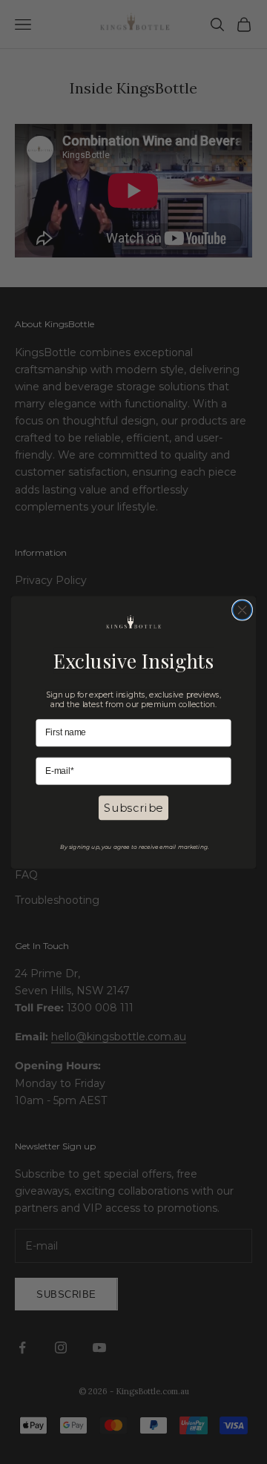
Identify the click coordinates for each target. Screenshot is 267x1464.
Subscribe (133, 808)
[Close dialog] (242, 610)
